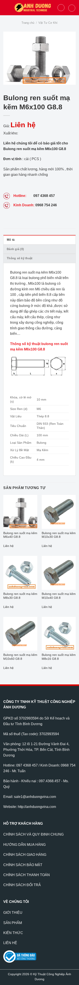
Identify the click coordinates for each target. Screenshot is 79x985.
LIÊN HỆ (10, 943)
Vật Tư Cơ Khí (47, 22)
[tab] (39, 239)
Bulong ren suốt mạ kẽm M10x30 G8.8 (59, 535)
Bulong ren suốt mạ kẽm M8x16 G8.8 (59, 656)
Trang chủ (28, 22)
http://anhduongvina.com (37, 807)
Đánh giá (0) (15, 249)
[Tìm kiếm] (61, 7)
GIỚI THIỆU (12, 912)
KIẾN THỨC (13, 933)
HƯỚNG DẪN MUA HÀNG (24, 844)
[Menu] (6, 7)
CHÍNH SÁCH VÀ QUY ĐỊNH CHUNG (33, 834)
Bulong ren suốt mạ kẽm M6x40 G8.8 (20, 535)
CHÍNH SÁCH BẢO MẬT (22, 865)
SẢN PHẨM (12, 923)
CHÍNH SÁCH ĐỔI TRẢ (22, 885)
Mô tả (10, 239)
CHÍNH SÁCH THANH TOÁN (26, 875)
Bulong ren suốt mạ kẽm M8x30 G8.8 (20, 595)
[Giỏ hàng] (71, 8)
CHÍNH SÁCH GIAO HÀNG (24, 854)
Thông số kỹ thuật (19, 258)
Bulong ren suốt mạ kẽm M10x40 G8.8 (59, 595)
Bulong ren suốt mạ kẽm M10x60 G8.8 (20, 656)
